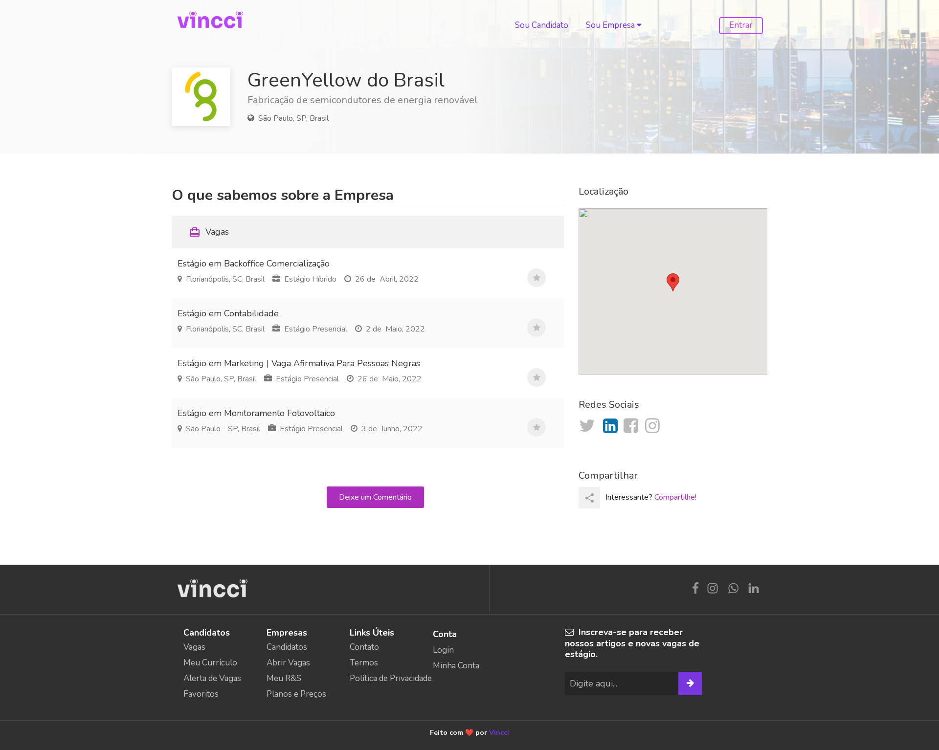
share (589, 498)
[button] (673, 282)
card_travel (195, 232)
